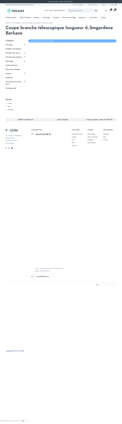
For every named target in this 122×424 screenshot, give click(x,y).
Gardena (10, 110)
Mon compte (91, 134)
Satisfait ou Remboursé (25, 120)
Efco (9, 107)
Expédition (91, 140)
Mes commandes (93, 137)
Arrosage (9, 45)
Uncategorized (11, 88)
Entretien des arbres (13, 53)
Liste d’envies (92, 143)
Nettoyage (9, 61)
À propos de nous (92, 5)
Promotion (9, 77)
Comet (10, 103)
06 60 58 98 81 (44, 134)
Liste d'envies (111, 9)
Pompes (8, 73)
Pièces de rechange (13, 69)
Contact (104, 5)
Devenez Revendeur (78, 5)
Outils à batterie (11, 65)
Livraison (74, 145)
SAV (73, 143)
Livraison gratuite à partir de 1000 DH (99, 120)
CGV (73, 140)
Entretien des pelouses (14, 57)
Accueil (7, 23)
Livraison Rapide (62, 120)
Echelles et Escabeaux (13, 49)
